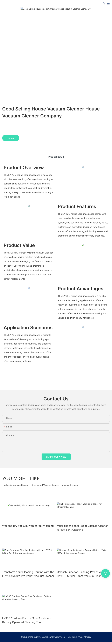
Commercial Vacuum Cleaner (45, 485)
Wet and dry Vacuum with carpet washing (28, 525)
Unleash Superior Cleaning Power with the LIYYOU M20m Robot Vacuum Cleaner (83, 573)
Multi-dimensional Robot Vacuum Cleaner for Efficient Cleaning (82, 527)
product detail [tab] (56, 157)
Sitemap (71, 637)
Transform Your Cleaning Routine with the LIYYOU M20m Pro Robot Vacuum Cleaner (28, 573)
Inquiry (10, 138)
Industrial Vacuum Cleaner (16, 485)
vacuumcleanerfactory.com (52, 637)
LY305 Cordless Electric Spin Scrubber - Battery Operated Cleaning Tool (26, 620)
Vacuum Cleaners (70, 485)
